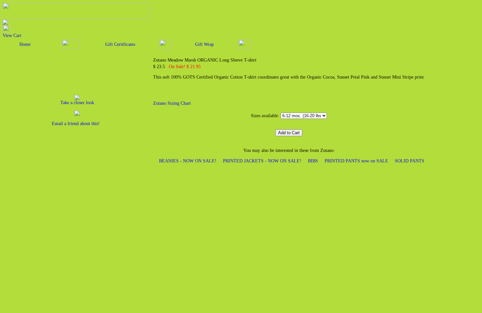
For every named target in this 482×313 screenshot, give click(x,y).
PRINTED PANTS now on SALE (356, 160)
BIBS (313, 160)
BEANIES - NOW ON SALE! (187, 160)
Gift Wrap (204, 44)
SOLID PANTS (409, 160)
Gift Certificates (120, 44)
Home (24, 44)
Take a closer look (77, 102)
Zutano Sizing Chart (172, 103)
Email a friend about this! (76, 123)
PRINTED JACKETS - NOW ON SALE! (262, 160)
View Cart (12, 35)
